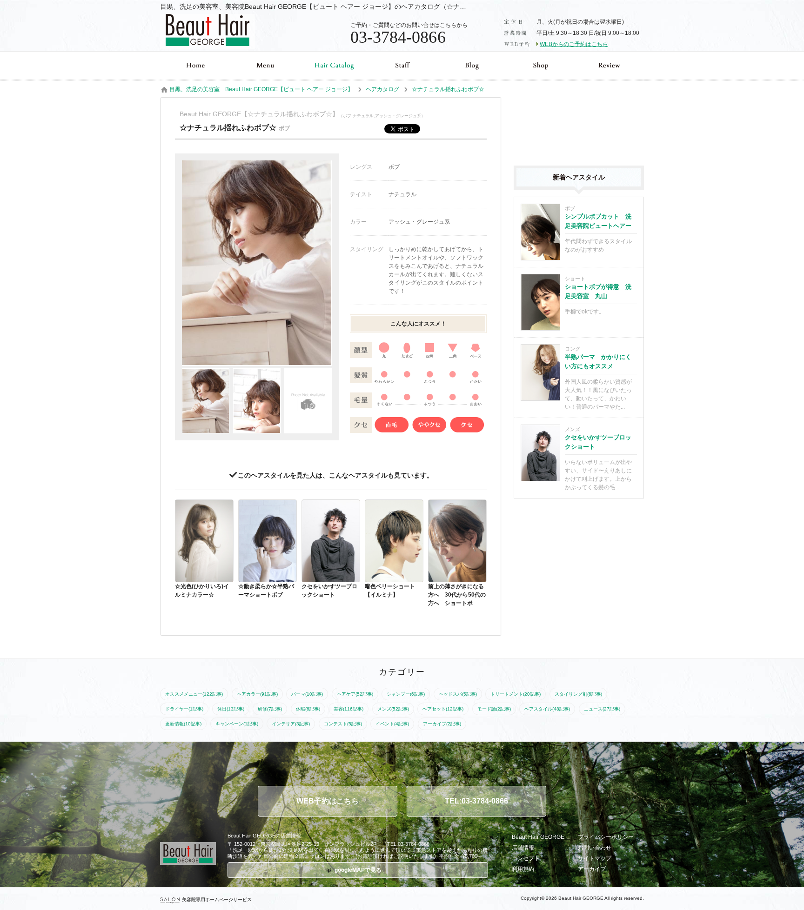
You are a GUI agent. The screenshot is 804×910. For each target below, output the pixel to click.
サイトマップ (594, 858)
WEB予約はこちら (327, 801)
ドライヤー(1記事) (184, 708)
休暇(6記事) (308, 708)
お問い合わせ (594, 847)
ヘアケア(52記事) (355, 694)
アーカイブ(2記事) (442, 723)
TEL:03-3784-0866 (476, 801)
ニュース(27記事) (602, 708)
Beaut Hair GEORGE (538, 837)
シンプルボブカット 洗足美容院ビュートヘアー (598, 221)
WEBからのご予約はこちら (574, 44)
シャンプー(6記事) (406, 694)
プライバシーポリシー (606, 837)
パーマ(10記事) (307, 694)
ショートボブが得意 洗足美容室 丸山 (598, 291)
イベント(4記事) (392, 723)
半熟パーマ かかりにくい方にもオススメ (598, 361)
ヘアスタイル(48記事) (547, 708)
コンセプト (526, 858)
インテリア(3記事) (291, 723)
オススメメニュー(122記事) (194, 694)
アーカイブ (592, 869)
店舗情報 (523, 847)
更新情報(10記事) (183, 723)
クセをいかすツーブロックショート (598, 442)
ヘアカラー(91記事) (257, 694)
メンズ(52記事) (393, 708)
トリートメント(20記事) (515, 694)
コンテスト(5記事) (343, 723)
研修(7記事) (270, 708)
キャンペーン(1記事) (236, 723)
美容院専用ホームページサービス (217, 899)
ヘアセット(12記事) (442, 708)
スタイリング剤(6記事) (578, 694)
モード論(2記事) (494, 708)
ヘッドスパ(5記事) (458, 694)
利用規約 (523, 869)
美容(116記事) (348, 708)
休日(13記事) (230, 708)
